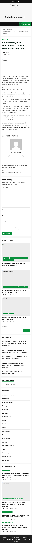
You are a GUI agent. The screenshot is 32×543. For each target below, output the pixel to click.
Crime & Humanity (7, 402)
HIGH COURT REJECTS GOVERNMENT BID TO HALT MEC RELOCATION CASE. (15, 516)
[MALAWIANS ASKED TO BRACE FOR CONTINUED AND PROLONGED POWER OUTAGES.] (16, 522)
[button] (2, 24)
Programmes (6, 438)
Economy (19, 258)
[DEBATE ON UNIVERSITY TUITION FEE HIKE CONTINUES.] (16, 306)
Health (4, 424)
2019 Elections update (8, 395)
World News (5, 460)
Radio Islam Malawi (15, 17)
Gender (4, 420)
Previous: (15, 165)
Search (4, 326)
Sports (4, 449)
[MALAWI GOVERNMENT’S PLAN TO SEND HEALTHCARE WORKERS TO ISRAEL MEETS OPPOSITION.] (16, 471)
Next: (11, 171)
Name (4, 210)
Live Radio (26, 24)
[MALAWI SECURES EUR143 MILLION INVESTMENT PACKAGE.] (16, 252)
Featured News (6, 417)
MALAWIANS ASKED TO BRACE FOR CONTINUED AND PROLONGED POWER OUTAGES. (13, 365)
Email (4, 216)
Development (13, 258)
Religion (15, 286)
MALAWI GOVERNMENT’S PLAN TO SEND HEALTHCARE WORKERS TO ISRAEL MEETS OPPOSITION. (14, 344)
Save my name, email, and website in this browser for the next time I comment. (15, 229)
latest (5, 260)
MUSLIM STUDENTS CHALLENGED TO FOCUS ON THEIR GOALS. (14, 292)
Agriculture (6, 258)
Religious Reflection (22, 286)
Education (5, 39)
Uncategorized (6, 456)
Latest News (10, 260)
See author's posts (16, 157)
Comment (5, 187)
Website (4, 222)
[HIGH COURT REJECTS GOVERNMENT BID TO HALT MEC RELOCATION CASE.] (16, 512)
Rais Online (6, 52)
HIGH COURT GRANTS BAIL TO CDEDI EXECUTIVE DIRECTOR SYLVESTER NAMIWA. (14, 504)
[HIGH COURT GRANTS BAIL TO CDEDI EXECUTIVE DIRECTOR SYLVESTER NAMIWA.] (16, 491)
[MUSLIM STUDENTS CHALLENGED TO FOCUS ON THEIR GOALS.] (16, 279)
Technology (5, 453)
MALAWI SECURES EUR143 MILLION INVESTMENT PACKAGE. (13, 265)
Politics (4, 435)
